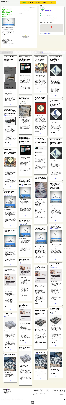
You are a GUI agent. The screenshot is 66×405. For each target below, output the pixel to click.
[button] (51, 27)
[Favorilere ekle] (9, 45)
